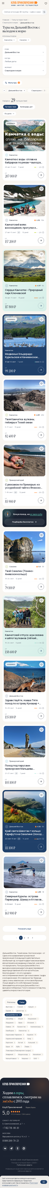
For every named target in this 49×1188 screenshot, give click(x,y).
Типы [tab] (21, 1002)
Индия (21, 1019)
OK (44, 1182)
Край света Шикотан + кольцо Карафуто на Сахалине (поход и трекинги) (24, 832)
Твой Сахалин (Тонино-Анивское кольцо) (19, 572)
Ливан (28, 1047)
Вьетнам (10, 1007)
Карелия (31, 1035)
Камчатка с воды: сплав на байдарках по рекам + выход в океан (23, 161)
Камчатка (13, 155)
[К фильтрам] (4, 90)
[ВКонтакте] (5, 1148)
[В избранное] (41, 123)
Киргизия (10, 1042)
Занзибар (10, 1019)
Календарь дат (26, 107)
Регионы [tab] (11, 1002)
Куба (18, 1047)
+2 (15, 492)
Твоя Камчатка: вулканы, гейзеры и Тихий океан (20, 421)
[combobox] (23, 12)
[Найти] (44, 12)
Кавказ (10, 1027)
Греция (32, 1007)
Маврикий (10, 1054)
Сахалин (12, 567)
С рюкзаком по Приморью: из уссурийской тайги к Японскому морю (24, 486)
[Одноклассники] (17, 1148)
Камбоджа (11, 1031)
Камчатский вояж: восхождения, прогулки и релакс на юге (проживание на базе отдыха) (23, 226)
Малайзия (37, 1054)
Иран (21, 1023)
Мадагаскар (24, 1054)
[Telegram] (11, 1148)
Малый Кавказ (12, 1058)
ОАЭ (36, 1058)
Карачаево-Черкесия (15, 1035)
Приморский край (16, 480)
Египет (28, 1015)
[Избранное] (46, 3)
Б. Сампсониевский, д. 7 (13, 1123)
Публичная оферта (24, 1165)
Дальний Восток (16, 696)
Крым (9, 1047)
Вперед (32, 938)
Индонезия (33, 1019)
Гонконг (21, 1007)
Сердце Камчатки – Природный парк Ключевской (24, 291)
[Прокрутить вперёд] (43, 90)
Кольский (32, 1042)
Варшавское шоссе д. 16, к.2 (15, 1136)
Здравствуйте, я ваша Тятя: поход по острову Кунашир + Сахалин (22, 702)
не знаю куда (36, 514)
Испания (31, 1023)
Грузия (9, 1011)
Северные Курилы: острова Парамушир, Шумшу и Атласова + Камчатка (24, 898)
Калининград (37, 1027)
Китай (21, 1042)
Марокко (26, 1058)
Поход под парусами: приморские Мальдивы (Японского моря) (19, 767)
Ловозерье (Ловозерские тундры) (19, 1050)
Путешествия (10, 107)
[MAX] (23, 1148)
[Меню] (3, 3)
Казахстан (22, 1027)
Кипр (30, 1039)
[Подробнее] (41, 175)
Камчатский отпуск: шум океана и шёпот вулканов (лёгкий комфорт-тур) (24, 636)
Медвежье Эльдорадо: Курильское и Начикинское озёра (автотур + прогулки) (21, 355)
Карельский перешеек (15, 1039)
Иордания (10, 1023)
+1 (18, 232)
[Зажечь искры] (44, 1083)
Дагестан (21, 1011)
